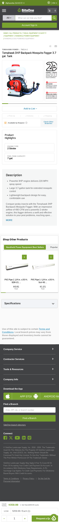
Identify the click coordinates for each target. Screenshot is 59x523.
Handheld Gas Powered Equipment (19, 39)
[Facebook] (6, 439)
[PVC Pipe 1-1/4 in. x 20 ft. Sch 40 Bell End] (43, 266)
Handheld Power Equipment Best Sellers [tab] (25, 247)
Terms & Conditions (11, 479)
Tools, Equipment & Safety (34, 33)
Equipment (9, 36)
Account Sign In (29, 25)
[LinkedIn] (24, 439)
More (9, 220)
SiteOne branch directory (14, 425)
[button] (14, 3)
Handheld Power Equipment (27, 36)
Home (5, 33)
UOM (6, 511)
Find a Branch (10, 404)
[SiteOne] (26, 12)
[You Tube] (18, 439)
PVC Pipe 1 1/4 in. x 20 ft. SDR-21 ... (16, 281)
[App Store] (15, 394)
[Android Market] (44, 394)
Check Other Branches (48, 122)
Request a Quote (45, 518)
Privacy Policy (28, 479)
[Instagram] (30, 439)
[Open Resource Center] (54, 518)
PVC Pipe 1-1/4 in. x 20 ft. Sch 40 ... (43, 281)
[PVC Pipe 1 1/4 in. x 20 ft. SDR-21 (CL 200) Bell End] (16, 266)
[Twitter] (11, 439)
